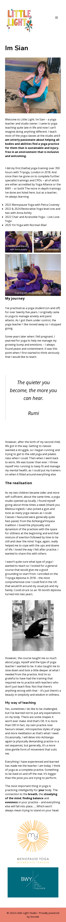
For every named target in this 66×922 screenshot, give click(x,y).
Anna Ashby (24, 213)
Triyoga (24, 172)
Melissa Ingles (14, 509)
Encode (34, 916)
